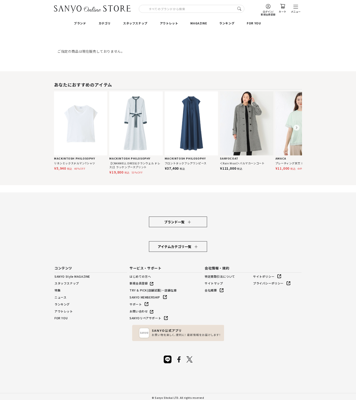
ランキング (226, 23)
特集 (57, 290)
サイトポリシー (263, 276)
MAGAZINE (198, 23)
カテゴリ (105, 23)
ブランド (80, 23)
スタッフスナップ (135, 23)
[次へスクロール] (297, 128)
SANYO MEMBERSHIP (145, 297)
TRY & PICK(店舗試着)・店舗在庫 (153, 290)
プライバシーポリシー (268, 283)
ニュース (60, 297)
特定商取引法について (220, 276)
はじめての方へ (140, 276)
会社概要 (211, 290)
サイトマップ (214, 283)
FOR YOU (254, 23)
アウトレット (169, 23)
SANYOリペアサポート (145, 318)
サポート (136, 304)
